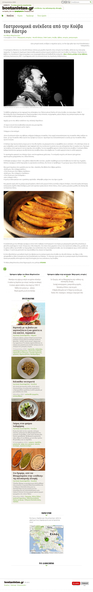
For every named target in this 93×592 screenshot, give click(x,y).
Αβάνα (60, 37)
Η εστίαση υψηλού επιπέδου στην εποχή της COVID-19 (25, 285)
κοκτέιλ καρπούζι (35, 353)
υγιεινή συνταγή (25, 446)
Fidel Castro (47, 37)
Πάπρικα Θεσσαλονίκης (32, 500)
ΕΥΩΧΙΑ (43, 263)
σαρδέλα (38, 442)
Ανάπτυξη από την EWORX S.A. (76, 584)
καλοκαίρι (38, 349)
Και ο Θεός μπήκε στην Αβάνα (75, 54)
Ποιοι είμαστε (41, 15)
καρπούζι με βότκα (34, 351)
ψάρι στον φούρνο (27, 444)
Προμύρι (28, 496)
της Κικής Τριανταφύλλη (21, 335)
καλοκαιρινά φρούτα (20, 351)
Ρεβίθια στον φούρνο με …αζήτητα (25, 288)
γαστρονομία (73, 37)
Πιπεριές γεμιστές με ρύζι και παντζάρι (24, 291)
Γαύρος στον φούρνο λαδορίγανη (22, 424)
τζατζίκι (15, 501)
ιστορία (65, 37)
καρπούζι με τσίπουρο (21, 353)
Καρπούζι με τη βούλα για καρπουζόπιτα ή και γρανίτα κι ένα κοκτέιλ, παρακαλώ (27, 330)
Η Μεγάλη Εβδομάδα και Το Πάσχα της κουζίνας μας (67, 290)
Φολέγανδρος (35, 354)
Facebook (65, 2)
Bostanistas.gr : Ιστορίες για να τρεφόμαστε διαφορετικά (18, 9)
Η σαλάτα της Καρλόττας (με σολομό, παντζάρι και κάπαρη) (24, 282)
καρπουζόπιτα (24, 354)
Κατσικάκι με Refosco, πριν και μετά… (67, 287)
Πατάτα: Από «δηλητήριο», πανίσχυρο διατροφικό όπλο (67, 292)
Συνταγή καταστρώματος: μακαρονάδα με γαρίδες (67, 284)
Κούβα (54, 37)
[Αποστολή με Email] (5, 269)
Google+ (68, 2)
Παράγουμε (30, 15)
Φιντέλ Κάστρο (38, 37)
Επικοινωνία (21, 585)
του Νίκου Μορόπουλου (12, 35)
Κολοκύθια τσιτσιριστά (24, 381)
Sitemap (13, 585)
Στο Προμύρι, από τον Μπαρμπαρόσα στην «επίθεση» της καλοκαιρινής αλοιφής (67, 280)
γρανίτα (15, 354)
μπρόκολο (16, 444)
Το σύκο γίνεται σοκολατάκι (21, 5)
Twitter (62, 2)
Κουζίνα (34, 384)
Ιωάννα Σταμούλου (19, 498)
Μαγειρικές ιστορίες (24, 37)
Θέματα (33, 335)
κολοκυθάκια (17, 396)
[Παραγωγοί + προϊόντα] (46, 553)
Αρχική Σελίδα (2, 16)
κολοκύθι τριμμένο (31, 394)
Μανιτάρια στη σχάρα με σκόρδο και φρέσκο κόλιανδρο (25, 279)
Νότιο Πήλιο (36, 496)
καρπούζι (31, 349)
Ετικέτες (6, 585)
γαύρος (31, 442)
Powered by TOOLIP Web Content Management (85, 584)
